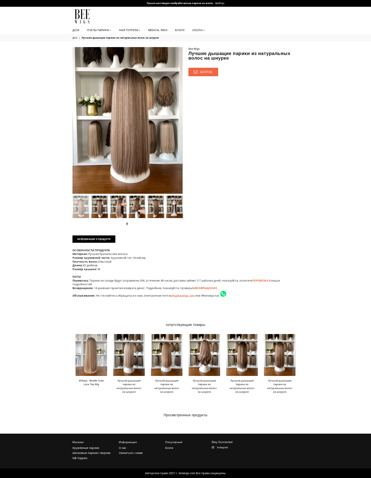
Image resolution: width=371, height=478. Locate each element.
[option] (127, 120)
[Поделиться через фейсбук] (127, 224)
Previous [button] (75, 120)
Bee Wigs (194, 48)
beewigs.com (187, 473)
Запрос (205, 72)
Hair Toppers (129, 30)
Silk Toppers (79, 458)
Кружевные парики (85, 447)
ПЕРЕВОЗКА (260, 280)
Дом (75, 30)
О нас (122, 447)
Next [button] (179, 120)
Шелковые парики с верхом (91, 452)
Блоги (180, 30)
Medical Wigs (157, 30)
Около (197, 30)
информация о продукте (94, 239)
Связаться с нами (131, 452)
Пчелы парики (98, 30)
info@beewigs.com (182, 295)
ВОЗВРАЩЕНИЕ (206, 288)
